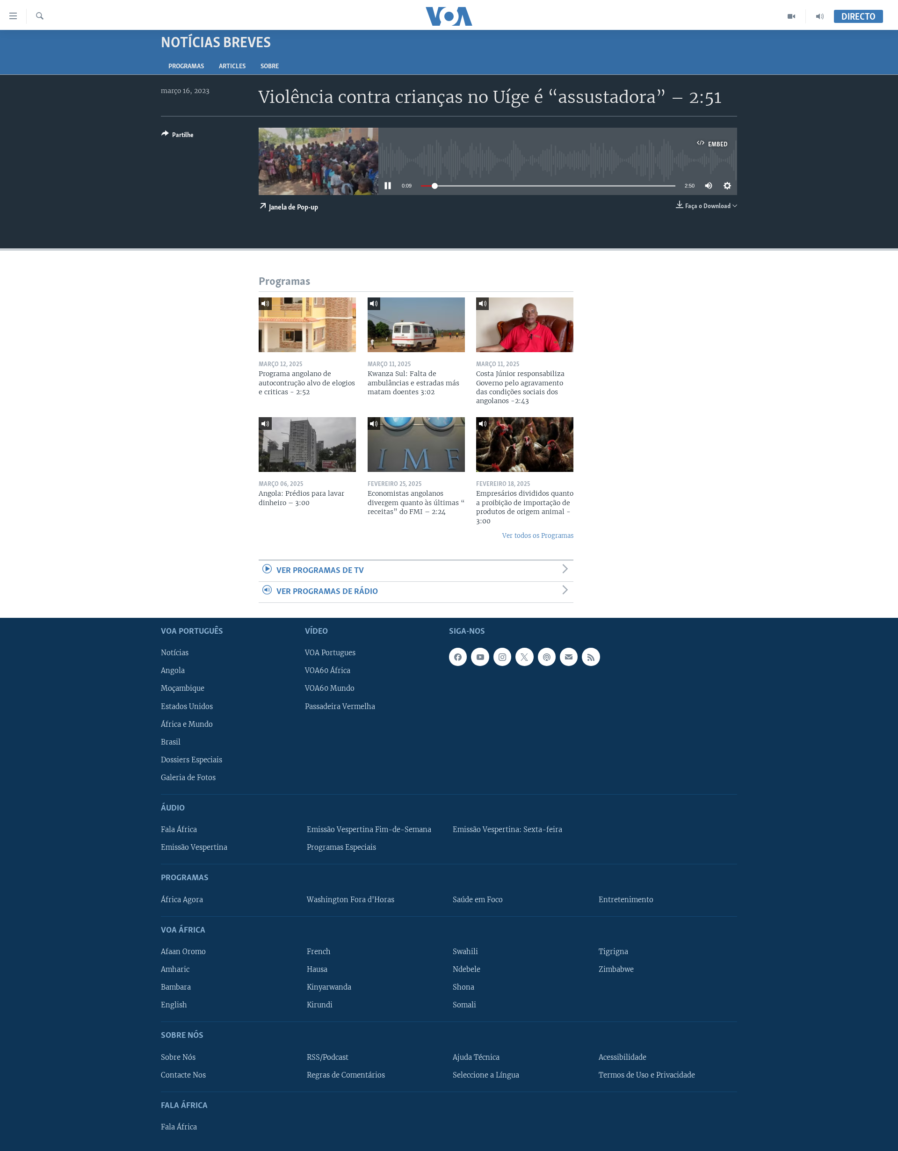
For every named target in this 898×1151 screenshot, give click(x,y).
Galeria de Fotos (188, 778)
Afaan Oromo (183, 952)
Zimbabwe (616, 969)
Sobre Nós (178, 1057)
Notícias (174, 653)
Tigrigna (613, 952)
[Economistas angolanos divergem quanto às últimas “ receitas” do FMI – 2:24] (416, 444)
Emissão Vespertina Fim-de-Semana (369, 829)
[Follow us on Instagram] (502, 657)
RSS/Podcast (327, 1057)
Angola (173, 671)
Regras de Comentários (346, 1075)
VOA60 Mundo (330, 689)
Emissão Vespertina (194, 847)
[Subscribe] (569, 657)
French (319, 952)
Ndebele (466, 969)
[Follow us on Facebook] (458, 657)
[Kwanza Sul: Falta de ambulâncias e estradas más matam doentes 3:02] (416, 324)
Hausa (317, 969)
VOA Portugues (330, 653)
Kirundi (320, 1005)
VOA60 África (327, 671)
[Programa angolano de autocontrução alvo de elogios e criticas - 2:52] (307, 324)
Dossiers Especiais (191, 760)
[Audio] (820, 16)
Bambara (176, 987)
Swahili (465, 952)
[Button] (177, 136)
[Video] (791, 16)
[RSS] (591, 657)
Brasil (171, 742)
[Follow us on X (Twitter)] (524, 657)
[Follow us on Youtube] (480, 657)
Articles (232, 66)
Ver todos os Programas (537, 536)
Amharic (175, 969)
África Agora (182, 900)
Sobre (270, 66)
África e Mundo (187, 724)
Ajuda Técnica (476, 1057)
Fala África (179, 829)
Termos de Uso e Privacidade (647, 1075)
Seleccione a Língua (486, 1075)
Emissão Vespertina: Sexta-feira (507, 829)
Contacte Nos (183, 1075)
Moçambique (182, 689)
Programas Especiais (341, 847)
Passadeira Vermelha (340, 706)
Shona (463, 987)
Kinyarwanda (329, 987)
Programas (186, 66)
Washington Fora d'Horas (350, 900)
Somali (464, 1005)
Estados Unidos (187, 706)
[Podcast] (547, 657)
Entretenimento (626, 900)
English (174, 1005)
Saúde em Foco (478, 900)
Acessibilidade (622, 1057)
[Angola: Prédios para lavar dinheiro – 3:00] (307, 444)
